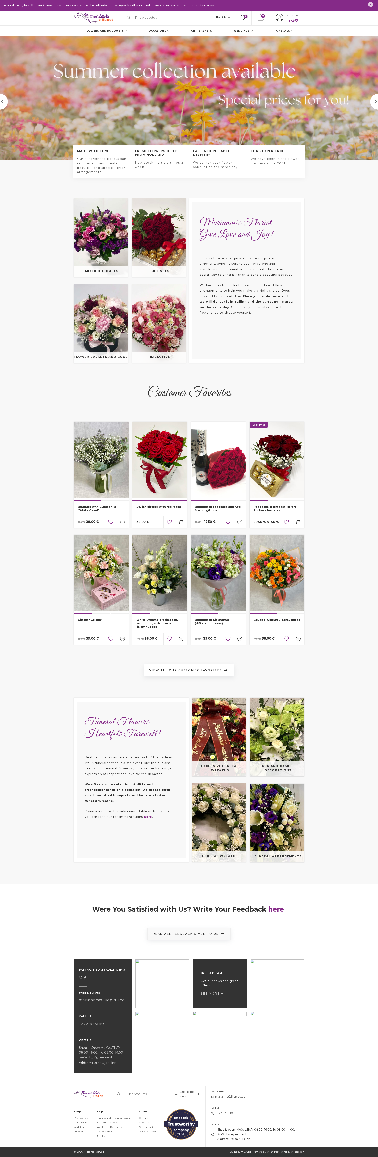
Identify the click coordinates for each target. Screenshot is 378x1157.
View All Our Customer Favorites (185, 670)
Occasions (157, 30)
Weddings (241, 30)
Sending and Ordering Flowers (114, 1117)
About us (144, 1122)
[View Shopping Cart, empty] (261, 17)
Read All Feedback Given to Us (186, 934)
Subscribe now (187, 1094)
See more (210, 993)
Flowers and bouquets (104, 30)
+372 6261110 (91, 1024)
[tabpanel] (189, 98)
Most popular (81, 1117)
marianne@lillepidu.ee (102, 1000)
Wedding (79, 1127)
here (148, 817)
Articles (101, 1136)
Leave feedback (147, 1131)
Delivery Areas (105, 1131)
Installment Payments (109, 1127)
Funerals (282, 30)
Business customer (107, 1122)
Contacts (144, 1117)
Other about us (147, 1127)
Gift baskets (201, 30)
